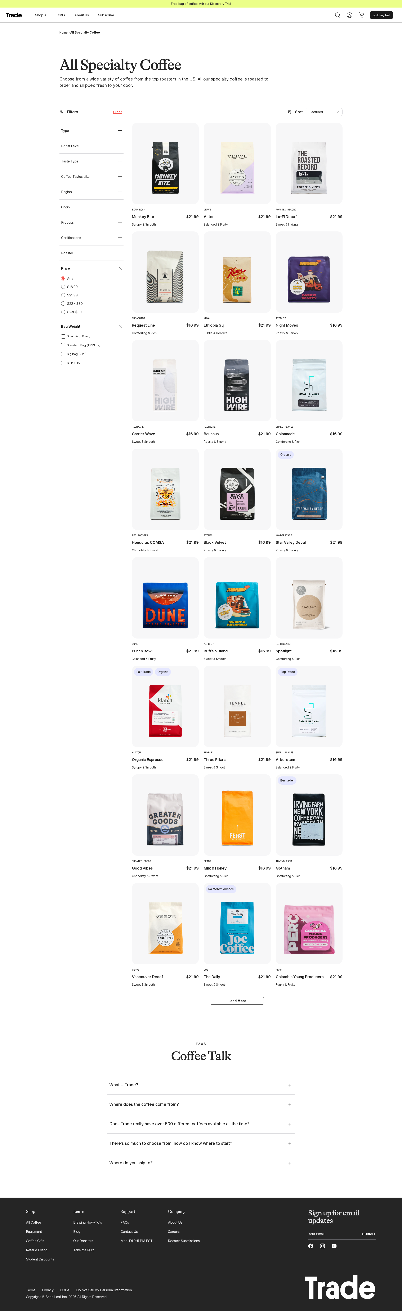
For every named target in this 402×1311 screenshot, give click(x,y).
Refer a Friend (36, 1250)
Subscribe (106, 15)
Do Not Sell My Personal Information (104, 1290)
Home (63, 32)
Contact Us (129, 1231)
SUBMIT (369, 1234)
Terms (30, 1290)
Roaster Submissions (184, 1241)
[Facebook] (310, 1246)
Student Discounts (40, 1259)
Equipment (34, 1231)
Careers (174, 1231)
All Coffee (33, 1222)
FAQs (125, 1222)
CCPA (65, 1290)
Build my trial (381, 15)
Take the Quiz (83, 1250)
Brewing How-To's (87, 1222)
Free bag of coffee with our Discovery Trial (201, 3)
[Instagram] (322, 1246)
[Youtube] (334, 1246)
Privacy (48, 1290)
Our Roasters (83, 1241)
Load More (237, 1001)
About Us (175, 1222)
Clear (117, 112)
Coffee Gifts (35, 1241)
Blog (76, 1231)
